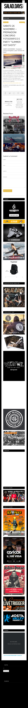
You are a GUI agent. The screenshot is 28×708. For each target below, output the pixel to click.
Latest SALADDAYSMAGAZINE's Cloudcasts (13, 655)
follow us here (6, 670)
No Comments (22, 22)
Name (4, 159)
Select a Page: (23, 1)
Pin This (18, 93)
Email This (22, 93)
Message (5, 177)
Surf (7, 22)
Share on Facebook (5, 93)
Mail (4, 165)
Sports (5, 22)
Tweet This (10, 93)
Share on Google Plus (14, 93)
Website (4, 171)
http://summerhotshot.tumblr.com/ (12, 83)
